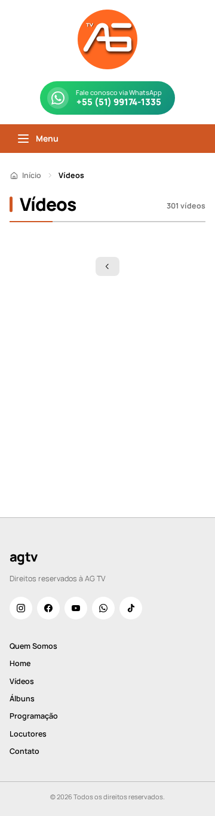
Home (20, 663)
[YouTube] (75, 608)
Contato (24, 751)
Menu (47, 138)
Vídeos (22, 681)
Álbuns (22, 699)
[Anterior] (107, 266)
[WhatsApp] (103, 608)
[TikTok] (130, 608)
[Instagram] (21, 608)
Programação (34, 716)
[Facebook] (48, 608)
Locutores (28, 734)
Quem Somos (33, 646)
